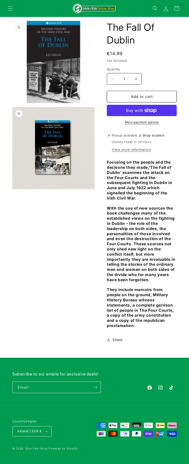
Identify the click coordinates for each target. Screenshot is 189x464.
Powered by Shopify (63, 448)
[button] (10, 8)
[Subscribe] (95, 387)
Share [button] (117, 340)
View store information (131, 149)
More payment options (142, 122)
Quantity (113, 69)
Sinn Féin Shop (36, 448)
